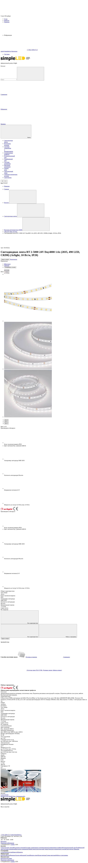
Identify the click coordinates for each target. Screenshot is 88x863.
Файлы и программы (70, 636)
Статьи (28, 855)
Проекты (6, 22)
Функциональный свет (69, 847)
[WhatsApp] (13, 50)
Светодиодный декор (41, 849)
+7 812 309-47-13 (6, 834)
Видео (8, 855)
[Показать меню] (22, 197)
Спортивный (4, 795)
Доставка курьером (31, 657)
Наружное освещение (7, 166)
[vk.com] (13, 820)
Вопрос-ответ (34, 855)
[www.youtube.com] (13, 833)
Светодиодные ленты (7, 847)
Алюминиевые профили (8, 153)
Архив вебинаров (20, 855)
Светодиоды (7, 177)
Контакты (14, 51)
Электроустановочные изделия (57, 849)
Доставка (7, 54)
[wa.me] (65, 820)
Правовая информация (7, 843)
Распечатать (13, 259)
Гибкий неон (6, 169)
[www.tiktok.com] (39, 833)
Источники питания (7, 144)
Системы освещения (7, 162)
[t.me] (39, 820)
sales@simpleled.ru (16, 834)
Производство (8, 852)
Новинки (7, 186)
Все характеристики (32, 623)
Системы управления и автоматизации (36, 847)
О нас (5, 19)
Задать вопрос (5, 259)
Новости (6, 20)
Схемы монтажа (51, 855)
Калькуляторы (42, 855)
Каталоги (3, 855)
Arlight (13, 844)
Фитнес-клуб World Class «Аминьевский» (13, 796)
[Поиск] (30, 74)
